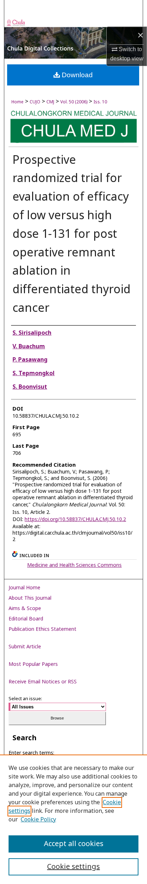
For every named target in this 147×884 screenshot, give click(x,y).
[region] (73, 819)
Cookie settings (73, 866)
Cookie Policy (38, 819)
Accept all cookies (73, 844)
